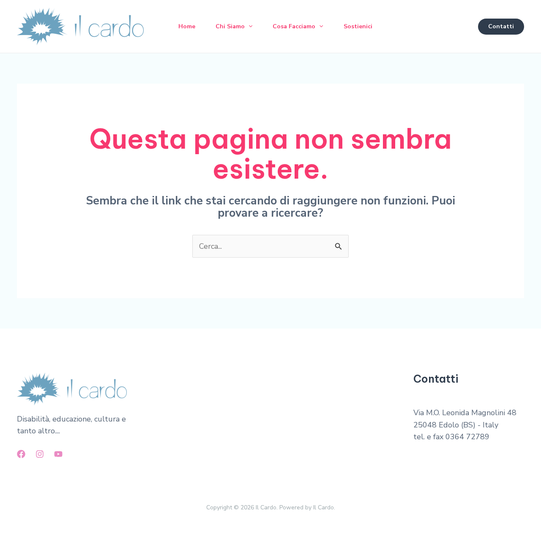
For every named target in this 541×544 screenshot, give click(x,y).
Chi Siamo (230, 26)
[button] (248, 26)
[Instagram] (40, 454)
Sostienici (358, 26)
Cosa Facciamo (294, 26)
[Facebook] (21, 454)
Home (186, 26)
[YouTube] (58, 454)
